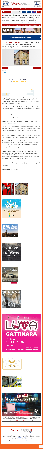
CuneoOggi (27, 22)
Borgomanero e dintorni (15, 20)
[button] (39, 25)
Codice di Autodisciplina (27, 440)
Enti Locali (22, 25)
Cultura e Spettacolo (11, 25)
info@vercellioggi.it (14, 440)
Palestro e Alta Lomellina (32, 20)
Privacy (33, 440)
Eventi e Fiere (34, 25)
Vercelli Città (24, 15)
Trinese (36, 17)
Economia (17, 25)
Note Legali (20, 440)
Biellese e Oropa (4, 17)
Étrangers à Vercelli (28, 25)
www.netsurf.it (25, 445)
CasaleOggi (16, 22)
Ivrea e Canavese (12, 17)
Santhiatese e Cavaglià (21, 17)
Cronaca (5, 25)
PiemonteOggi (33, 22)
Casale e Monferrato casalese (7, 22)
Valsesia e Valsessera (5, 20)
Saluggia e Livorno (30, 17)
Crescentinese (23, 20)
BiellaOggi (21, 22)
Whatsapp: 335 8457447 (21, 437)
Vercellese (30, 15)
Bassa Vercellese (37, 15)
